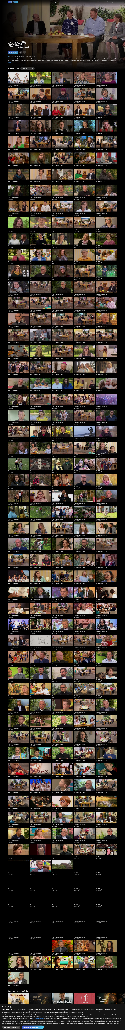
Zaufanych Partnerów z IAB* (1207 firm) (52, 1011)
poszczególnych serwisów (42, 1014)
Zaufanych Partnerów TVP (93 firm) (78, 1011)
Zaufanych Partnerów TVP (52, 1020)
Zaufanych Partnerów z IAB (31, 1020)
